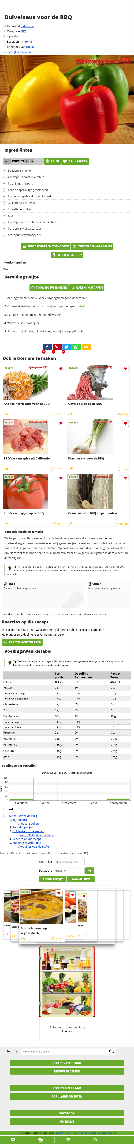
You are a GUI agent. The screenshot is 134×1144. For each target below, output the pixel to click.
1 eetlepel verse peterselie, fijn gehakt (32, 222)
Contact (59, 1132)
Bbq (50, 853)
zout (10, 216)
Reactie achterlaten (24, 642)
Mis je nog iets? (69, 255)
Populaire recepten (67, 1096)
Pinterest (66, 1121)
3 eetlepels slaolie (19, 170)
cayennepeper (71, 306)
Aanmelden (81, 879)
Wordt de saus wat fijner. (23, 323)
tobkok (30, 47)
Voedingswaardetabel (26, 843)
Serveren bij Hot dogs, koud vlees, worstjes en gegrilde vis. (45, 331)
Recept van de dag (67, 1063)
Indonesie (27, 26)
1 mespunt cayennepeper (24, 235)
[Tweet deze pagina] (67, 347)
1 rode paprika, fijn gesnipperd (28, 190)
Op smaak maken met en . (46, 306)
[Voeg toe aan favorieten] (61, 369)
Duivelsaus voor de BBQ (21, 816)
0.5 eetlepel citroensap (22, 203)
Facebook (67, 1113)
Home (4, 853)
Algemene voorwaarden (84, 1132)
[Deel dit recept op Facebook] (47, 347)
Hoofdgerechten (34, 853)
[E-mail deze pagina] (86, 347)
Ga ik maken (78, 161)
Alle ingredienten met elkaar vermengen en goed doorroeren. (47, 298)
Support (102, 1132)
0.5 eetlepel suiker (19, 209)
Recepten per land (67, 1088)
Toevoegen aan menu (95, 246)
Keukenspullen (29, 823)
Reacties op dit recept (26, 839)
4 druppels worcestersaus (25, 228)
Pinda (11, 583)
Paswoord (45, 870)
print (55, 161)
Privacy (68, 1132)
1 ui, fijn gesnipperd (20, 183)
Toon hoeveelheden (51, 287)
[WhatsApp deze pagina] (76, 347)
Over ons (111, 1132)
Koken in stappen (89, 287)
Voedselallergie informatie (36, 835)
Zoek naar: (13, 1051)
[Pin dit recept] (57, 347)
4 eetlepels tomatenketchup (26, 177)
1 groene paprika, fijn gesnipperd (29, 196)
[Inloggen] (89, 870)
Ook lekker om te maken (28, 831)
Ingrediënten (20, 820)
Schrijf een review (19, 52)
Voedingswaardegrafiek (34, 846)
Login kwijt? (53, 879)
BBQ (23, 31)
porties (14, 36)
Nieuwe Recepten (67, 1071)
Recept (15, 853)
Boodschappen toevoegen (48, 246)
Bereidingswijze (22, 827)
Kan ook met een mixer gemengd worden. (34, 315)
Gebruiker (45, 862)
